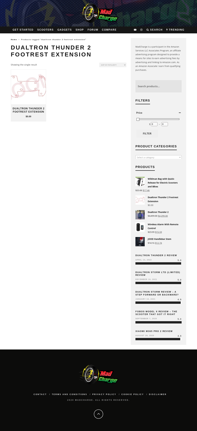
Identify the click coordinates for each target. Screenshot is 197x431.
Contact (40, 394)
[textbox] (158, 157)
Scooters (45, 29)
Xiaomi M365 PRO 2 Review (154, 331)
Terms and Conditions (69, 394)
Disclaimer (158, 394)
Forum (93, 29)
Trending (176, 29)
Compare (109, 29)
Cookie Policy (132, 394)
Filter (147, 133)
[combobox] (158, 157)
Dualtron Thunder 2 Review (156, 255)
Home (14, 39)
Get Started (23, 29)
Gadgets (64, 29)
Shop (80, 29)
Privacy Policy (104, 394)
